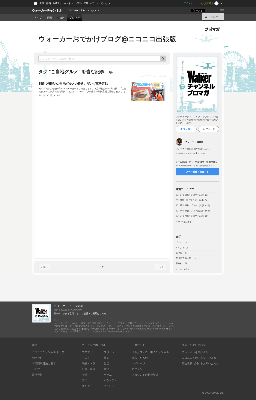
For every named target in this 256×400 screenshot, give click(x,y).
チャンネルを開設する (195, 352)
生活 (106, 363)
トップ (38, 17)
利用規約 (37, 357)
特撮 (84, 374)
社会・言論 (88, 369)
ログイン (185, 3)
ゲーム (108, 374)
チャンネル (67, 3)
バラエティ (110, 380)
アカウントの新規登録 (145, 374)
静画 (48, 3)
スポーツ (109, 352)
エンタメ (91, 10)
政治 (106, 369)
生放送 (56, 3)
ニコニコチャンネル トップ (48, 352)
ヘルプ (36, 369)
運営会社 (37, 374)
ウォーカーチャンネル (47, 10)
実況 (86, 3)
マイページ (138, 363)
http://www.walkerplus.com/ (190, 153)
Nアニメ (94, 3)
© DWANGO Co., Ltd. (213, 392)
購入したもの (140, 357)
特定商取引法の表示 (44, 363)
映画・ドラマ (90, 363)
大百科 (78, 3)
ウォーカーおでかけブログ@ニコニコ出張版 (107, 39)
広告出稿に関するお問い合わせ (200, 363)
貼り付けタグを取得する (66, 313)
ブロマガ (74, 17)
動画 (42, 3)
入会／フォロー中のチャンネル (150, 352)
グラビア (109, 385)
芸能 (106, 357)
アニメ (86, 357)
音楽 (84, 380)
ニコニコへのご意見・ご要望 (199, 357)
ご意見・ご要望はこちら (94, 313)
